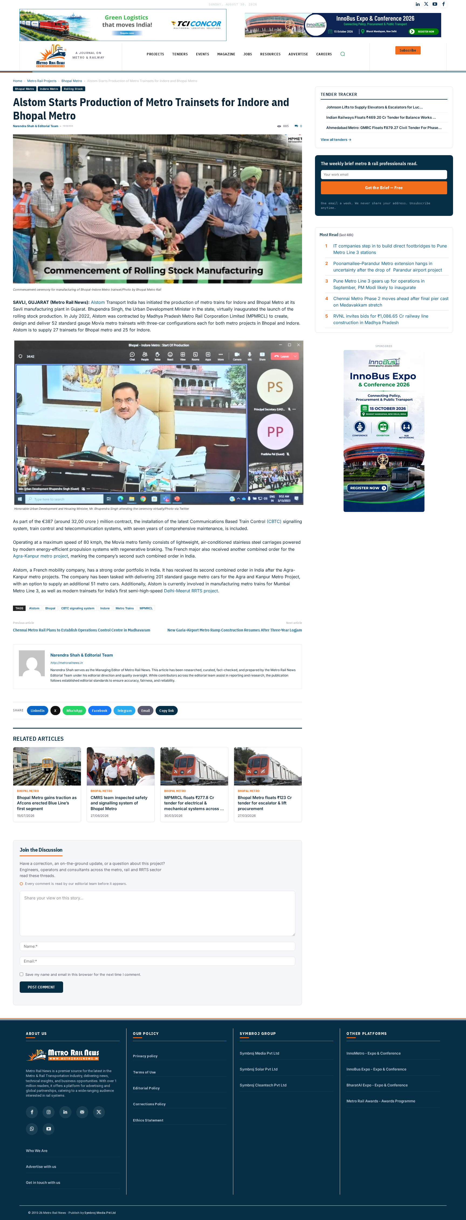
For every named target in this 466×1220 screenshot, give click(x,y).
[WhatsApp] (32, 1129)
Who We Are (36, 1150)
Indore (105, 608)
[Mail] (82, 1112)
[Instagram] (48, 1112)
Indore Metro (49, 88)
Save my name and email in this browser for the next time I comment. (83, 974)
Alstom (97, 302)
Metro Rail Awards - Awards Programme (381, 1101)
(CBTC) (274, 521)
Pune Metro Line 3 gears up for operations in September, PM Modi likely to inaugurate (378, 284)
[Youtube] (435, 4)
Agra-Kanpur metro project (40, 556)
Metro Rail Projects (41, 81)
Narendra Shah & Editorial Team (35, 126)
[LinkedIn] (418, 4)
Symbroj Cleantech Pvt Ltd (263, 1085)
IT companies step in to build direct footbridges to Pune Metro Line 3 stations (390, 249)
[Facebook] (444, 4)
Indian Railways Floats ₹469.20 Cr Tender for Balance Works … (381, 117)
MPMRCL (146, 608)
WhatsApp (74, 710)
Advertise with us (41, 1166)
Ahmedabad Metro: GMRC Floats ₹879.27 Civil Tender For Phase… (384, 127)
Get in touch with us (43, 1182)
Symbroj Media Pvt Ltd (259, 1053)
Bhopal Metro (71, 81)
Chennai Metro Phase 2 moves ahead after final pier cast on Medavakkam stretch (390, 302)
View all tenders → (336, 139)
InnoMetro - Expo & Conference (374, 1053)
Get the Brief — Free (384, 187)
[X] (99, 1112)
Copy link (166, 710)
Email (145, 710)
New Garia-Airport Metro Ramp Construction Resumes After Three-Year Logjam (234, 630)
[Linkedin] (65, 1112)
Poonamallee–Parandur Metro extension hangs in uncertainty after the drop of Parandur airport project (387, 267)
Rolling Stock (73, 88)
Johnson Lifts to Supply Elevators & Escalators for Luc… (374, 107)
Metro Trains (125, 608)
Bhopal (50, 608)
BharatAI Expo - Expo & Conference (377, 1085)
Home (17, 81)
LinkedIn (37, 710)
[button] (342, 54)
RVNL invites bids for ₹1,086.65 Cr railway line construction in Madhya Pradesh (380, 319)
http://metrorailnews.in (66, 663)
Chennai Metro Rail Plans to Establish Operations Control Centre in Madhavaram (81, 630)
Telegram (124, 710)
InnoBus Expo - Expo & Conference (376, 1069)
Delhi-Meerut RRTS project (191, 590)
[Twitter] (426, 4)
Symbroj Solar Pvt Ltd (258, 1069)
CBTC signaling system (77, 608)
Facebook (99, 710)
